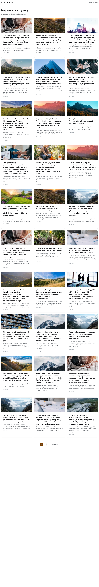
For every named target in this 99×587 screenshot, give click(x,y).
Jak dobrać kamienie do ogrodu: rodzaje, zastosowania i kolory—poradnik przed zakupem (48, 209)
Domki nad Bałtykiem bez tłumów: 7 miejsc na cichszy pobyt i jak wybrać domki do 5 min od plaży (82, 250)
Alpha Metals (7, 2)
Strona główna (93, 2)
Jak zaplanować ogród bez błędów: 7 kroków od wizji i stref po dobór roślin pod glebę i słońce (82, 121)
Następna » (55, 444)
